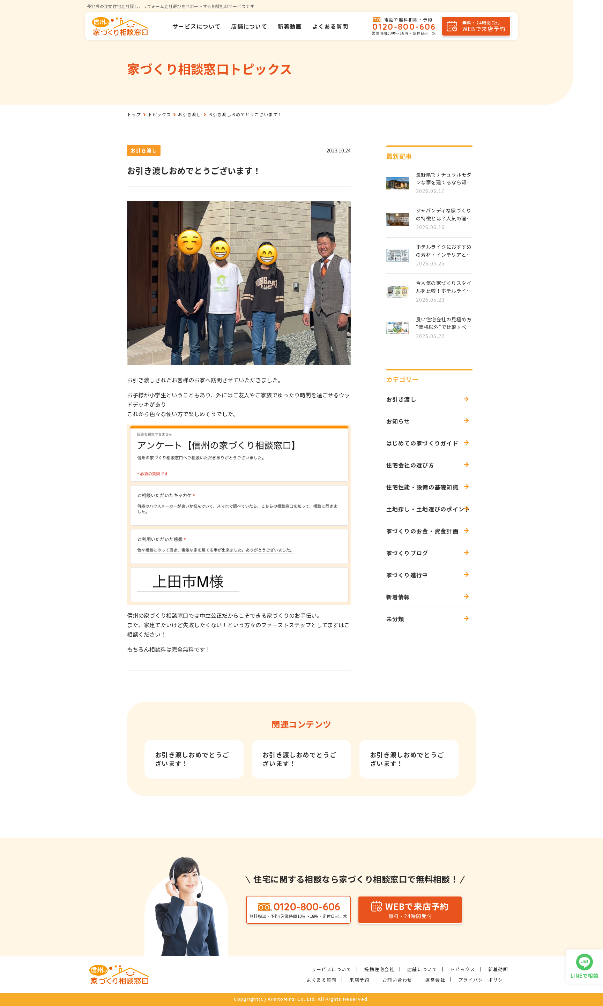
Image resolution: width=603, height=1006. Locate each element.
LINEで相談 (584, 975)
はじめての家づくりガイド (422, 443)
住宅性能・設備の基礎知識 (422, 487)
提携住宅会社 (379, 969)
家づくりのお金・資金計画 (422, 531)
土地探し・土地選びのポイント (428, 509)
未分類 (395, 619)
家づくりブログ (407, 553)
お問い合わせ (397, 979)
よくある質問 (330, 26)
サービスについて (196, 26)
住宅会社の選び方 (410, 465)
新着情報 (398, 597)
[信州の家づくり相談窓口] (120, 26)
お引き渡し (144, 150)
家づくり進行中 (407, 575)
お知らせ (398, 421)
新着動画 (290, 26)
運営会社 (435, 979)
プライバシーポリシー (483, 979)
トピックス (462, 969)
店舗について (249, 26)
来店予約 (359, 979)
